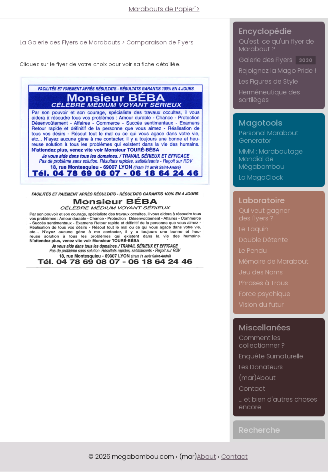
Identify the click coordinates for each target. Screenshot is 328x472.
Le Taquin (253, 229)
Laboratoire (262, 200)
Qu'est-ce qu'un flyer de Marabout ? (276, 45)
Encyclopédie (265, 31)
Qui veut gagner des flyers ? (264, 214)
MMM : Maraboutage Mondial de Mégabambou (271, 159)
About (206, 456)
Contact (252, 388)
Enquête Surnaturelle (271, 356)
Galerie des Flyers (275, 59)
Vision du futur (261, 304)
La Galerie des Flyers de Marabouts (70, 42)
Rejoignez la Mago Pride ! (277, 70)
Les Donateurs (261, 367)
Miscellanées (264, 327)
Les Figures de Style (268, 81)
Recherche (259, 430)
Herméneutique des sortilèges (269, 96)
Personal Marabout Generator (268, 136)
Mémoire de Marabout (273, 261)
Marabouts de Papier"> (164, 9)
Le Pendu (253, 250)
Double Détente (263, 239)
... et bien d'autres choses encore (278, 403)
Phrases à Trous (263, 283)
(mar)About (257, 377)
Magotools (260, 122)
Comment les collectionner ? (262, 341)
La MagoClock (261, 177)
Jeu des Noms (261, 272)
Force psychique (264, 293)
